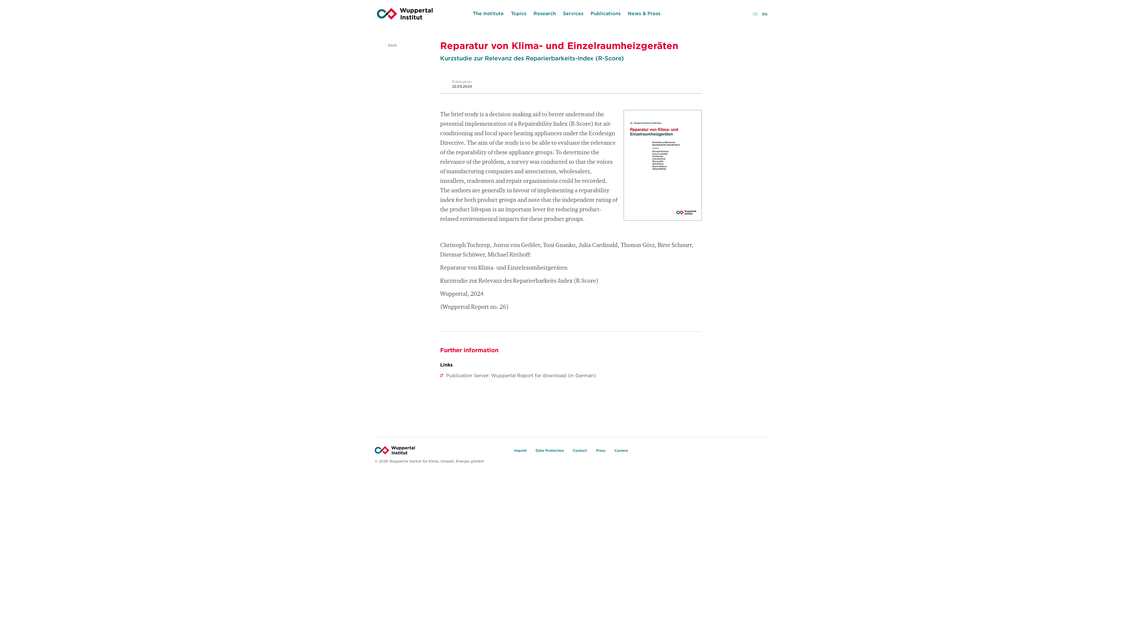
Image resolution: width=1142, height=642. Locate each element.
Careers (621, 450)
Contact (580, 450)
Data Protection (550, 450)
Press (600, 450)
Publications (606, 13)
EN (764, 14)
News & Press (644, 13)
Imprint (520, 450)
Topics (518, 13)
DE (755, 14)
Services (573, 13)
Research (545, 13)
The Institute (488, 13)
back (392, 45)
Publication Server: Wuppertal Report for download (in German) (521, 375)
